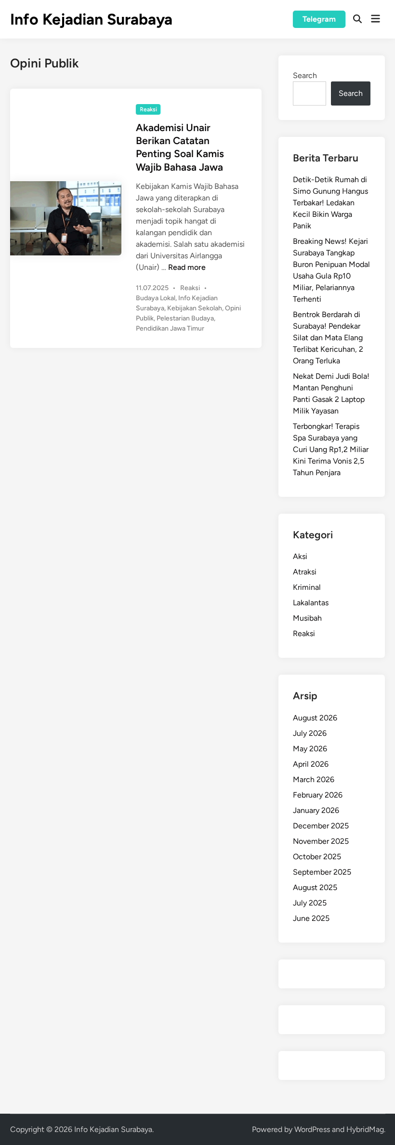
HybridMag (365, 1129)
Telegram (319, 19)
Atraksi (304, 571)
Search (305, 75)
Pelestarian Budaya (185, 318)
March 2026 (313, 779)
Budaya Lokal (155, 298)
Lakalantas (311, 602)
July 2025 (310, 902)
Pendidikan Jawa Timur (170, 328)
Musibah (307, 618)
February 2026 (317, 794)
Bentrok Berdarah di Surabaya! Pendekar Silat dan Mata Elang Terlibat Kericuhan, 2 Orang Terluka (328, 337)
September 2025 (322, 872)
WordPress (312, 1129)
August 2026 (315, 717)
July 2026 (310, 733)
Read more (187, 267)
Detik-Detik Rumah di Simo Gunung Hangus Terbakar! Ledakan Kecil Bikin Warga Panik (330, 202)
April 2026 (311, 764)
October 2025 (317, 856)
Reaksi (148, 109)
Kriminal (307, 587)
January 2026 (316, 810)
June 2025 (311, 918)
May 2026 (310, 748)
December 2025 (321, 825)
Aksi (300, 556)
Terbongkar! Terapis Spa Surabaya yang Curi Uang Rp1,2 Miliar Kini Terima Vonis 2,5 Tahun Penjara (331, 449)
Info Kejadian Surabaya (91, 19)
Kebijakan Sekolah (194, 308)
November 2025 (321, 841)
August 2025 (315, 887)
